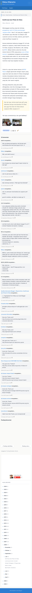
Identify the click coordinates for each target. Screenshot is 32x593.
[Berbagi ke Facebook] (13, 130)
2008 (5, 538)
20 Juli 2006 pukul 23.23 (6, 185)
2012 (5, 526)
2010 (5, 532)
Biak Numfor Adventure (10, 567)
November (7, 547)
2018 (5, 508)
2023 (5, 495)
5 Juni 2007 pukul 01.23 (6, 408)
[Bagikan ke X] (11, 130)
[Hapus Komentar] (12, 148)
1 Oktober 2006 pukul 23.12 (7, 246)
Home (3, 15)
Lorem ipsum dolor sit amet (11, 561)
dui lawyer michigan (6, 386)
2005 (5, 581)
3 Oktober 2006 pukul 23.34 (7, 259)
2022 (5, 498)
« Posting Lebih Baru (7, 446)
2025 (5, 489)
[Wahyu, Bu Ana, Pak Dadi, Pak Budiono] (17, 125)
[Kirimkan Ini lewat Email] (15, 130)
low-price (3, 348)
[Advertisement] (16, 465)
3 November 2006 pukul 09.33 (7, 287)
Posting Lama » (26, 446)
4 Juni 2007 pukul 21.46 (6, 395)
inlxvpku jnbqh (5, 303)
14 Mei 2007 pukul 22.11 (6, 345)
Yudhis (3, 179)
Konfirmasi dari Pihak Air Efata (12, 20)
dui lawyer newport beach (7, 373)
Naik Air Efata (8, 565)
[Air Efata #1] (7, 125)
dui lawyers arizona (6, 398)
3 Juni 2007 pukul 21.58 (6, 382)
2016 (5, 514)
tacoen (3, 160)
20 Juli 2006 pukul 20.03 (6, 176)
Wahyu (3, 151)
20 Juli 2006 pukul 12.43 (6, 157)
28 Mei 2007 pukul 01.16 (6, 370)
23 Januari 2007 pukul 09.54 (7, 300)
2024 (5, 492)
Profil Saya (4, 8)
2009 (5, 535)
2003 (5, 584)
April (6, 577)
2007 (5, 541)
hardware (3, 326)
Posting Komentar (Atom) (12, 451)
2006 (5, 544)
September (8, 553)
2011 (5, 529)
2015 (5, 517)
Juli (6, 556)
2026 (5, 486)
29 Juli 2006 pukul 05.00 (6, 200)
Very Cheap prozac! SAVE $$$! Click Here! (11, 360)
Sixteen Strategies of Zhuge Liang (12, 563)
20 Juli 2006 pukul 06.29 (6, 148)
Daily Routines (9, 15)
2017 (5, 511)
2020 (5, 501)
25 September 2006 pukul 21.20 (7, 228)
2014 (5, 520)
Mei (6, 574)
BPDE (5, 50)
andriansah (4, 170)
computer (3, 337)
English (11, 8)
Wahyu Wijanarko (8, 2)
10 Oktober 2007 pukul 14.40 (7, 416)
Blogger (20, 590)
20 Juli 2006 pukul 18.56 (6, 167)
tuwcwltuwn (4, 411)
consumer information (7, 314)
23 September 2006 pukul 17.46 (7, 218)
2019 (5, 504)
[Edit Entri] (18, 130)
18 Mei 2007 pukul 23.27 (6, 357)
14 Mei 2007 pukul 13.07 (6, 334)
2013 (5, 523)
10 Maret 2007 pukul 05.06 (6, 311)
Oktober (7, 550)
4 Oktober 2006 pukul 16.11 (6, 273)
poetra (2, 188)
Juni (6, 571)
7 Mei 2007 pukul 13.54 (6, 323)
